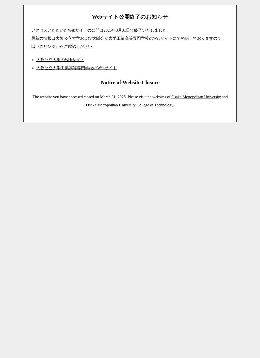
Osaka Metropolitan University (196, 97)
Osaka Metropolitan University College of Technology (129, 105)
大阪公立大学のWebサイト (60, 60)
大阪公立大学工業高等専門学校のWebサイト (76, 68)
